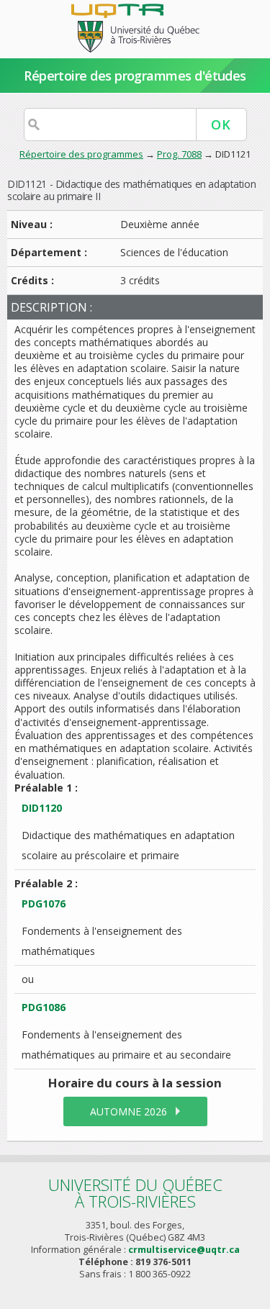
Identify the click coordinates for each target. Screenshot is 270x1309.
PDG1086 (44, 1007)
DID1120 (42, 808)
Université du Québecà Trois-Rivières (135, 1193)
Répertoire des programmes (81, 154)
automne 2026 (128, 1111)
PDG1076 (44, 903)
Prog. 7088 (179, 154)
